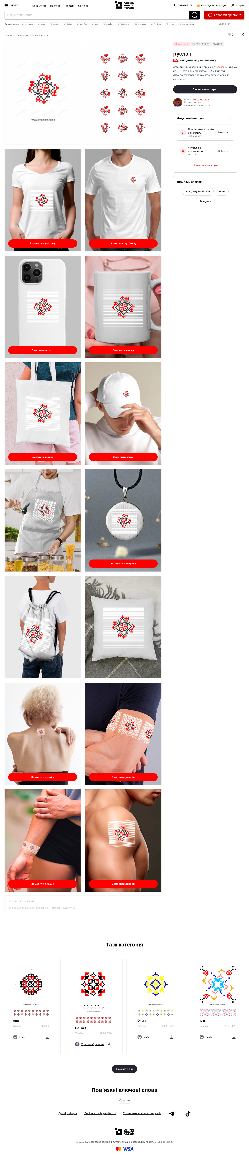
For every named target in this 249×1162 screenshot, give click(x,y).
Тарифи (69, 5)
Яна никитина (200, 99)
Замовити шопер (43, 456)
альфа (109, 24)
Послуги (55, 5)
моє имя (141, 24)
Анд (16, 1020)
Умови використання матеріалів (142, 1113)
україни (83, 24)
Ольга (141, 1020)
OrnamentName (121, 1142)
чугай (171, 24)
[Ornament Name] (124, 4)
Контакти (83, 5)
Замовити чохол (42, 350)
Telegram (205, 201)
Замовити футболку (43, 243)
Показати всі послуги (205, 165)
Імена (35, 35)
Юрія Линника (164, 1142)
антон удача (188, 24)
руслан (44, 35)
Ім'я (175, 60)
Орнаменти (39, 5)
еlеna (42, 24)
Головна (9, 35)
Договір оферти (68, 1113)
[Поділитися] (239, 34)
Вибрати (223, 132)
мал (96, 24)
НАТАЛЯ (81, 1028)
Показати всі (124, 1068)
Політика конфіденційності (100, 1113)
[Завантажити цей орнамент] (47, 1036)
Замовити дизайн (42, 777)
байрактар (125, 24)
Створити (220, 15)
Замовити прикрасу (123, 563)
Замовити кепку (123, 456)
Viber (221, 191)
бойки (69, 24)
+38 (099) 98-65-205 (198, 191)
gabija (56, 24)
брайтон (157, 24)
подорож (28, 24)
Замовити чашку (123, 350)
